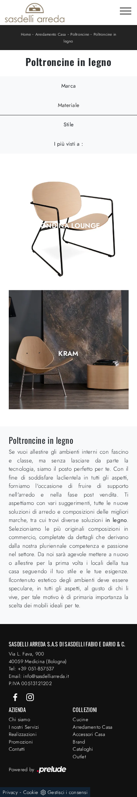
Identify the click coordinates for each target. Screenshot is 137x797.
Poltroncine (79, 34)
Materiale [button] (68, 105)
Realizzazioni (23, 734)
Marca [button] (68, 86)
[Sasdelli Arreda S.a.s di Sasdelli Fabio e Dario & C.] (34, 12)
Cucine (80, 719)
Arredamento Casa (50, 34)
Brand (79, 741)
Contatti (17, 749)
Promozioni (21, 741)
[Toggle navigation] (125, 11)
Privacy (10, 792)
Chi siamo (19, 719)
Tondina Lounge (68, 226)
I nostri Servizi (24, 727)
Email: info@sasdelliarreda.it (39, 676)
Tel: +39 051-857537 (31, 668)
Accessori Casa (89, 734)
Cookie (30, 792)
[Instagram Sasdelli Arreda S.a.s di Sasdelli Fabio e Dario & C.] (30, 696)
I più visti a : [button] (68, 144)
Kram (68, 353)
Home (26, 34)
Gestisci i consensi (68, 792)
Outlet (79, 756)
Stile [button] (68, 124)
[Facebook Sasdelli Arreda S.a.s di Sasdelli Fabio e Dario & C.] (16, 696)
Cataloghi (83, 749)
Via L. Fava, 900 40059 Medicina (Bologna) (38, 657)
